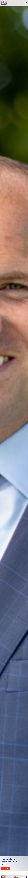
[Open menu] (26, 3)
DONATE (5, 868)
